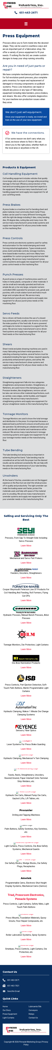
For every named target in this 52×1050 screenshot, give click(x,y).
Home (5, 1006)
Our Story (7, 1010)
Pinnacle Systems (26, 899)
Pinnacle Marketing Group (30, 1042)
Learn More (26, 545)
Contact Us (33, 1018)
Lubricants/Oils (35, 1006)
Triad (11, 895)
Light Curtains (8, 1018)
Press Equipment (10, 1014)
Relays (31, 1014)
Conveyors (33, 1010)
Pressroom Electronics (29, 895)
